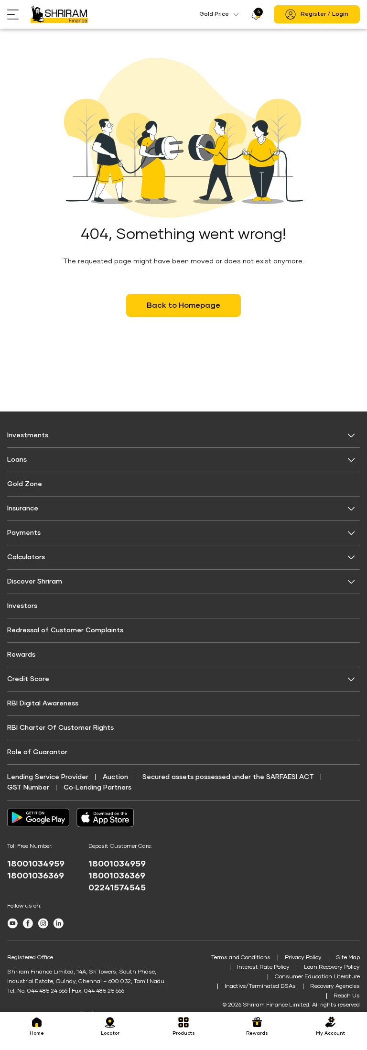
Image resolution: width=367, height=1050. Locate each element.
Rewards (21, 654)
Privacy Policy (303, 958)
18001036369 (35, 876)
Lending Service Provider (47, 777)
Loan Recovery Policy (332, 967)
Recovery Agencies (335, 986)
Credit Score (28, 679)
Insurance (22, 508)
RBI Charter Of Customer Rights (60, 728)
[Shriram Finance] (59, 14)
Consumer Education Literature (317, 977)
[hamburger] (19, 15)
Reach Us (347, 996)
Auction (115, 777)
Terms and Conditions (240, 958)
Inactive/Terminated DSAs (260, 986)
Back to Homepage (183, 305)
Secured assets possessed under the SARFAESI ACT (228, 777)
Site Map (348, 958)
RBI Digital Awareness (42, 703)
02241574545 (117, 888)
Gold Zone (24, 484)
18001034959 (36, 864)
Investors (22, 606)
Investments (27, 435)
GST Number (28, 787)
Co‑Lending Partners (97, 787)
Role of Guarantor (37, 752)
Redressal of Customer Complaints (65, 630)
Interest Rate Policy (263, 967)
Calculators (26, 557)
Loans (17, 459)
